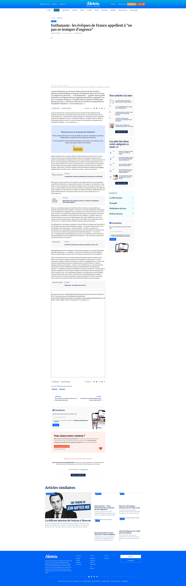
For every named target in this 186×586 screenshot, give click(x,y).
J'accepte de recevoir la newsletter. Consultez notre (71, 421)
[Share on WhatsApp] (104, 108)
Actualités (89, 10)
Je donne (140, 4)
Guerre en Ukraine (50, 494)
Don (91, 566)
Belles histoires (65, 10)
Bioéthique (59, 18)
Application (92, 560)
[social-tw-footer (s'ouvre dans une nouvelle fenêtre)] (94, 576)
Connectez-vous (84, 469)
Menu (49, 10)
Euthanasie (62, 389)
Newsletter (92, 558)
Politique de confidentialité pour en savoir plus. (120, 236)
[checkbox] (109, 234)
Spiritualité (113, 10)
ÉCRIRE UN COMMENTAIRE (78, 475)
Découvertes (105, 10)
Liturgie (122, 519)
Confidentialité (124, 581)
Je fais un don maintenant (61, 446)
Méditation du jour (117, 208)
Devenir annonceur (96, 581)
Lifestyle (97, 10)
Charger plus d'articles (121, 131)
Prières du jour (115, 214)
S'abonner (130, 556)
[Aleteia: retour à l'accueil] (93, 3)
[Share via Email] (102, 108)
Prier (56, 10)
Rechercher (63, 4)
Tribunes (82, 10)
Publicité (92, 568)
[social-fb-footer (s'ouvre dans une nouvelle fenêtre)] (91, 576)
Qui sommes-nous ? (77, 581)
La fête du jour (115, 198)
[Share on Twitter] (99, 108)
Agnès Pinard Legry (67, 33)
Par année (106, 558)
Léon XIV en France (122, 10)
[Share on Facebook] (94, 108)
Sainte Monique (97, 6)
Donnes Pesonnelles (115, 581)
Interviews (74, 10)
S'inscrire (56, 425)
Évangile (113, 203)
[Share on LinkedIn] (96, 108)
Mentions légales (87, 581)
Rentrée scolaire (134, 10)
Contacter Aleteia (105, 581)
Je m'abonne (131, 4)
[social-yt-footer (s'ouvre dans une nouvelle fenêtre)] (89, 576)
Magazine (92, 562)
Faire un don (77, 149)
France (122, 494)
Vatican (97, 520)
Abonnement (93, 564)
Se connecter (123, 4)
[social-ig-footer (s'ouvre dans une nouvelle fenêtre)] (97, 576)
